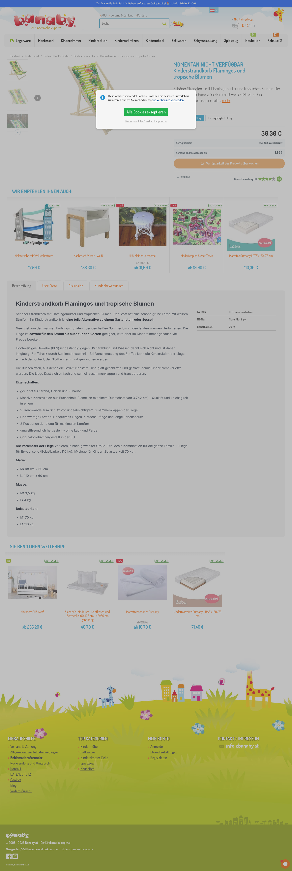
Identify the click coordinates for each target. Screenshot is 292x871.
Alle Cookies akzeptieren (146, 111)
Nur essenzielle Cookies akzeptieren (146, 121)
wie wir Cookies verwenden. (168, 100)
